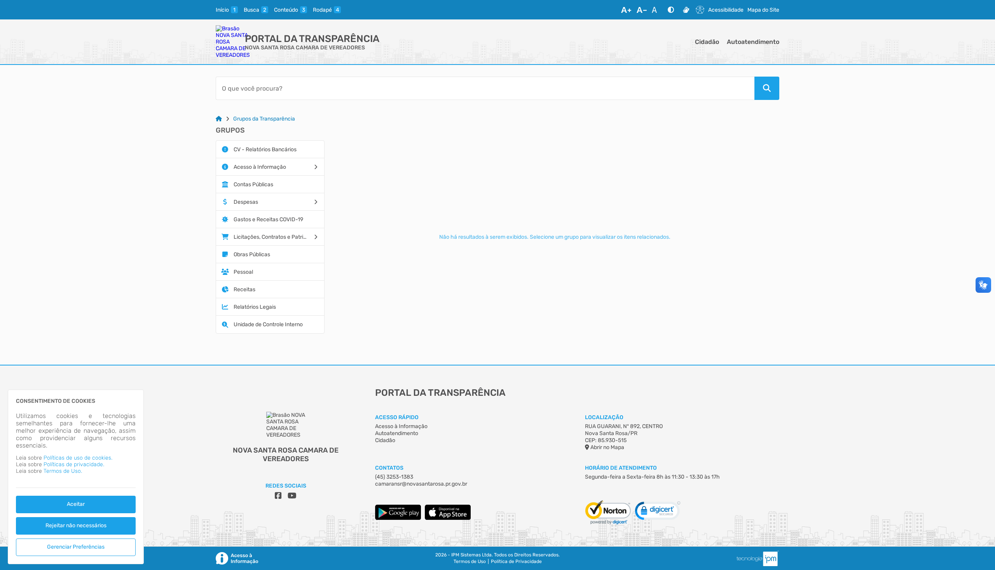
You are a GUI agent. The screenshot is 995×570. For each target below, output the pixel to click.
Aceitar (76, 504)
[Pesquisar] (766, 88)
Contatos (389, 468)
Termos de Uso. (63, 471)
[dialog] (76, 477)
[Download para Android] (398, 518)
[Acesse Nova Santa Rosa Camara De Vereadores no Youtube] (292, 495)
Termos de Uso (470, 561)
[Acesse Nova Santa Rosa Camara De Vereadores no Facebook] (278, 495)
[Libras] (686, 9)
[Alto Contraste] (670, 9)
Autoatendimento (753, 41)
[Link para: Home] (219, 118)
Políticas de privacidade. (74, 464)
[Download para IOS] (448, 518)
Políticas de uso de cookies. (78, 458)
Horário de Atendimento (621, 468)
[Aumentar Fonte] (626, 10)
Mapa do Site (763, 10)
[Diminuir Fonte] (642, 10)
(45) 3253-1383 (394, 477)
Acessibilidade (726, 10)
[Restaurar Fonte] (656, 10)
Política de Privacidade (516, 561)
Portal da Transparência (312, 38)
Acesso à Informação (401, 426)
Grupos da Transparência (264, 118)
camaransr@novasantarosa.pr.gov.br (421, 484)
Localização (604, 417)
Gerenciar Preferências (76, 547)
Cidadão (707, 41)
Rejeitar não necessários (75, 525)
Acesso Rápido (397, 417)
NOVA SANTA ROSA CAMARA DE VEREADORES (305, 47)
